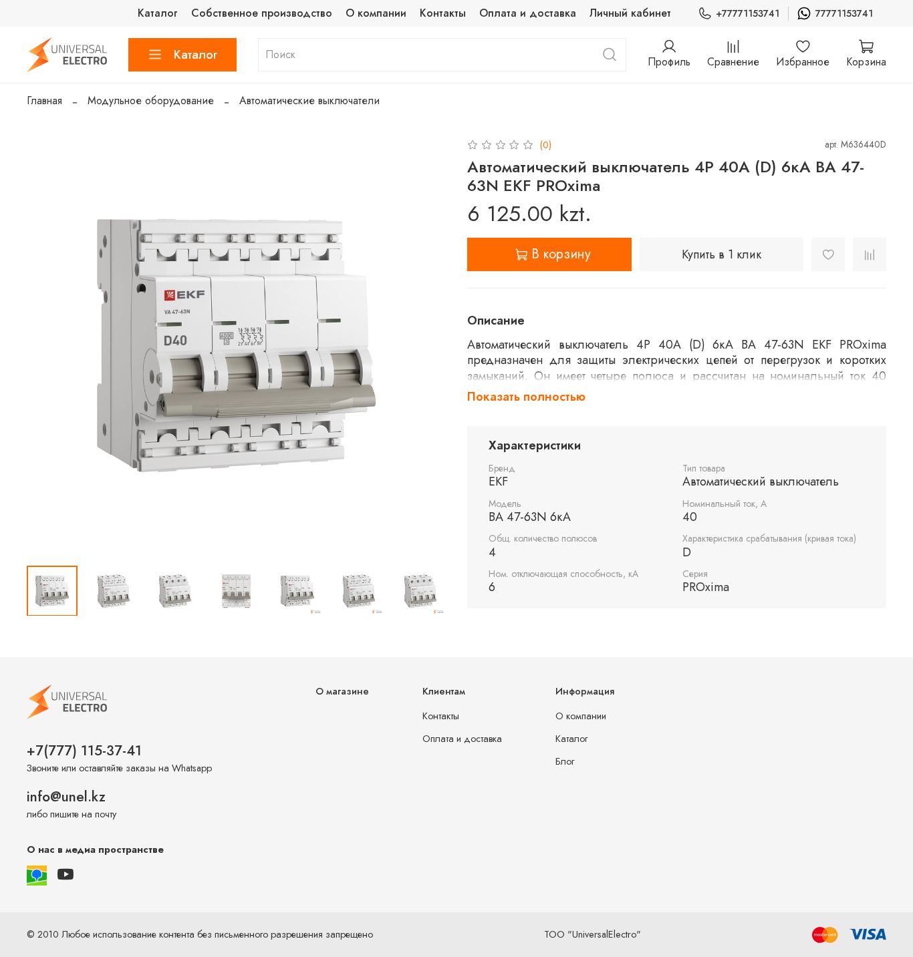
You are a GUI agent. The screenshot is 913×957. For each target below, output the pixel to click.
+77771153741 (747, 13)
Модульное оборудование (151, 100)
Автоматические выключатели (309, 100)
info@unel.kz (66, 797)
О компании (376, 13)
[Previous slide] (48, 345)
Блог (564, 761)
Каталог (158, 13)
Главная (44, 100)
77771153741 (844, 13)
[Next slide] (424, 345)
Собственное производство (261, 13)
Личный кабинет (630, 13)
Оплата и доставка (527, 13)
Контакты (443, 13)
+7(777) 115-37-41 (84, 751)
